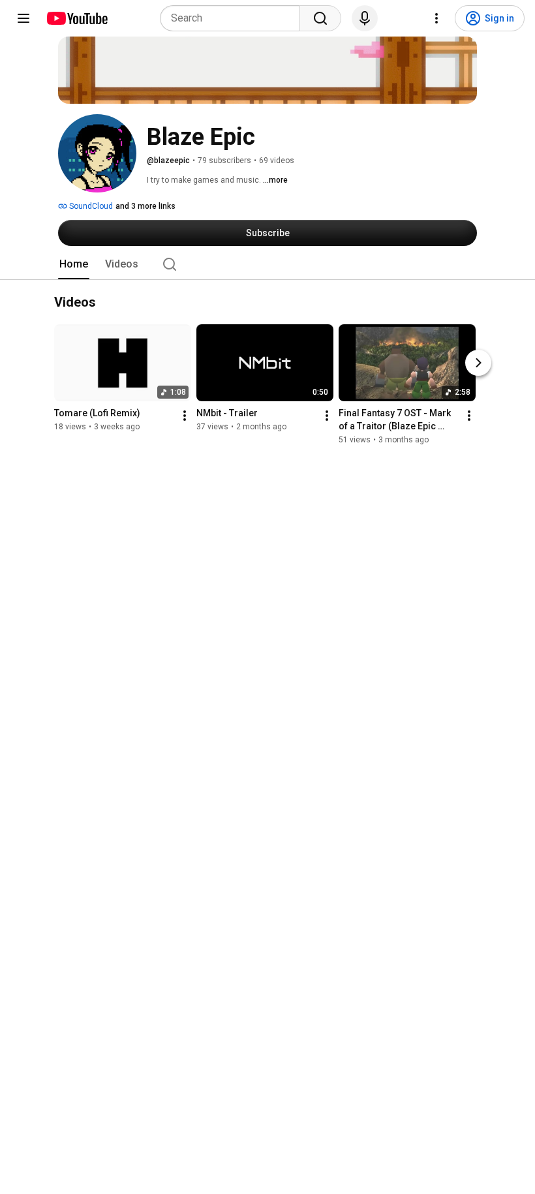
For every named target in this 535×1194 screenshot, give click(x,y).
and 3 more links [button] (145, 206)
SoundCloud (90, 206)
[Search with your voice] (365, 18)
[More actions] (185, 416)
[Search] (320, 18)
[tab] (73, 264)
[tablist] (267, 264)
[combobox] (234, 18)
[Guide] (23, 18)
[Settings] (436, 18)
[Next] (478, 363)
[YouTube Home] (77, 18)
